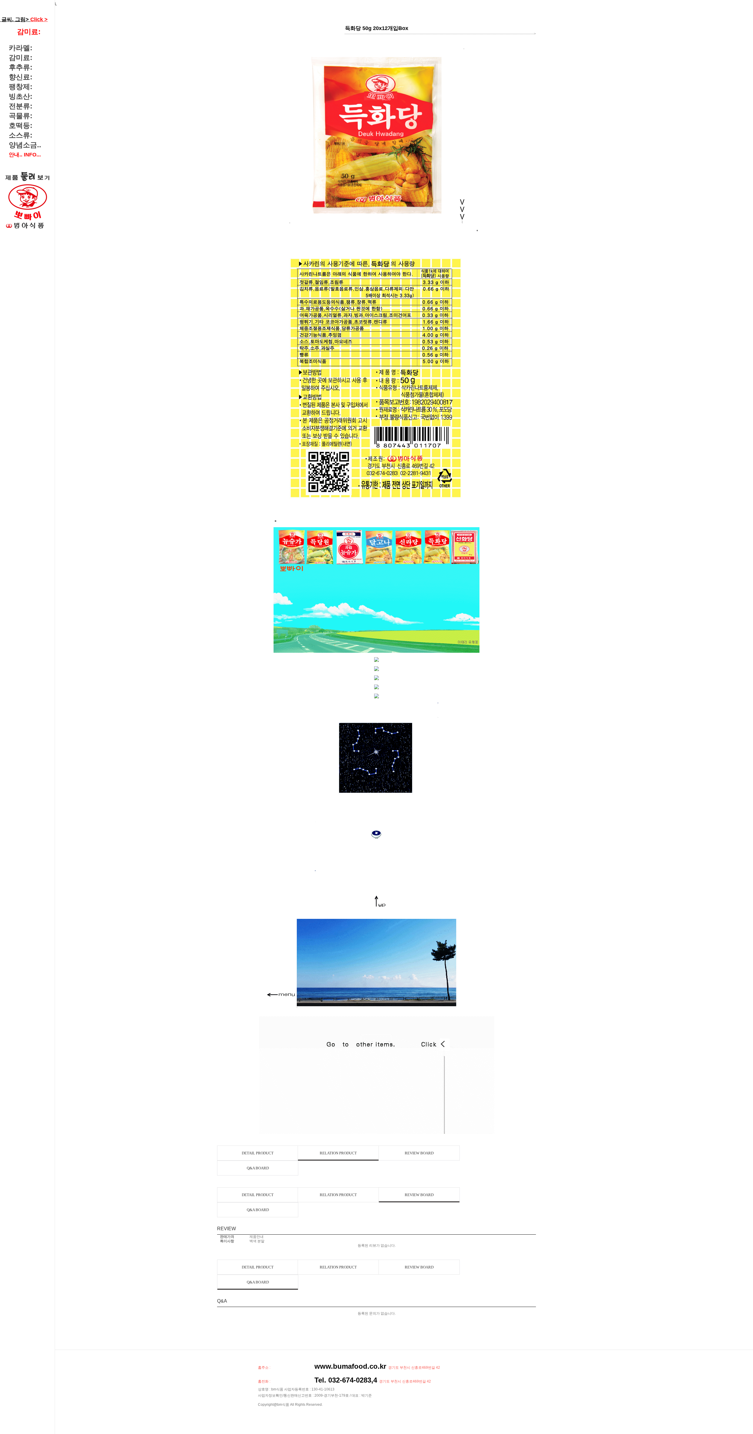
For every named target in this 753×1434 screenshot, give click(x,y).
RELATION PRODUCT (338, 1153)
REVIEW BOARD (419, 1153)
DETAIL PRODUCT (258, 1153)
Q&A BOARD (258, 1168)
